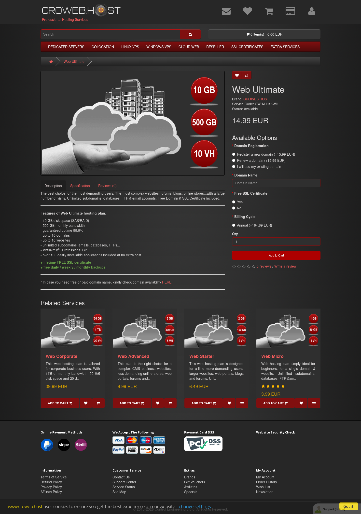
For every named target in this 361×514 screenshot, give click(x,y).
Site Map (119, 491)
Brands (189, 476)
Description (53, 185)
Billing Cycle (244, 216)
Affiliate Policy (51, 491)
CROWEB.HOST (256, 98)
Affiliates (190, 486)
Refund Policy (51, 481)
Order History (266, 481)
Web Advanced (133, 356)
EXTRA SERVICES (285, 46)
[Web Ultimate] (133, 123)
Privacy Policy (51, 486)
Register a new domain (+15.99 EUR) (266, 154)
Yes (240, 201)
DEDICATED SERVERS (66, 46)
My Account (265, 476)
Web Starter (201, 356)
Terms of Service (54, 476)
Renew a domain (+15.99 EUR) (261, 160)
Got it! (348, 506)
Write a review (285, 266)
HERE (166, 282)
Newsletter (264, 491)
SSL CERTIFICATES (247, 46)
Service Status (123, 486)
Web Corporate (61, 356)
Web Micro (272, 356)
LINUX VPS (130, 46)
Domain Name (245, 175)
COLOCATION (103, 46)
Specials (190, 491)
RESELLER (215, 46)
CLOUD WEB (189, 46)
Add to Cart (276, 255)
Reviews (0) (107, 185)
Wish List (263, 486)
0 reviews (264, 266)
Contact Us (121, 476)
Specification (80, 185)
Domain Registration (251, 145)
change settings (195, 506)
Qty (235, 233)
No (239, 207)
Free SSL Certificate (250, 193)
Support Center (124, 481)
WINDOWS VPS (158, 46)
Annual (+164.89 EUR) (254, 225)
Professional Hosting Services (65, 19)
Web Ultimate (74, 61)
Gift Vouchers (194, 481)
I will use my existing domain (259, 166)
